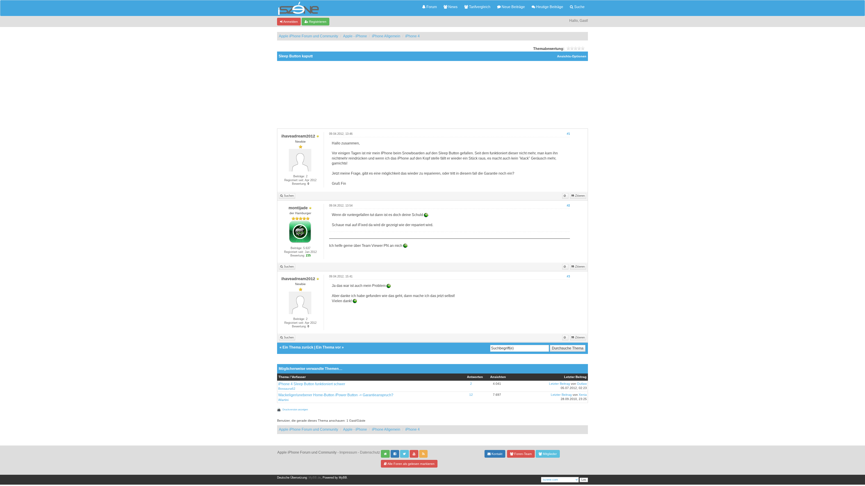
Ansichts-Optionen (571, 56)
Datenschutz (370, 452)
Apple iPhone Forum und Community (308, 36)
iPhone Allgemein (386, 36)
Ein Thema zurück (297, 347)
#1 (568, 133)
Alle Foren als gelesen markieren (411, 464)
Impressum (348, 452)
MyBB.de (315, 477)
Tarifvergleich (479, 7)
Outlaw (582, 383)
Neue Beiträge (513, 7)
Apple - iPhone (355, 36)
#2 (568, 205)
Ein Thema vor (328, 347)
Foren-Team (522, 454)
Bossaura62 (286, 388)
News (452, 7)
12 (471, 394)
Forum (431, 7)
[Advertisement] (432, 94)
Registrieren (317, 21)
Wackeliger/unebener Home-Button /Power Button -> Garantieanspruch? (335, 395)
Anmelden (290, 21)
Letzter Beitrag (559, 383)
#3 (568, 276)
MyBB (343, 477)
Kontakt (496, 454)
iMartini (283, 400)
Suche (579, 7)
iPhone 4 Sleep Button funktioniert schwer (311, 384)
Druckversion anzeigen (295, 409)
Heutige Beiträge (549, 7)
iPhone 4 (412, 36)
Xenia (583, 394)
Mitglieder (549, 454)
